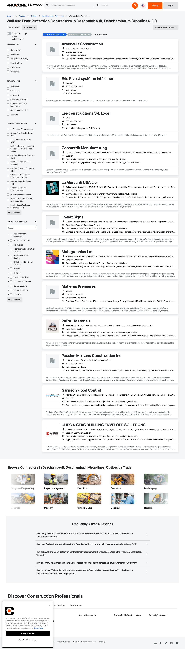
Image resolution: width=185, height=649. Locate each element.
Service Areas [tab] (76, 605)
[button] (7, 50)
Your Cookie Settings (27, 640)
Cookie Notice (38, 628)
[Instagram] (171, 643)
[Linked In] (155, 643)
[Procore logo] (17, 5)
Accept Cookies (27, 633)
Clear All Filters (100, 34)
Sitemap (102, 642)
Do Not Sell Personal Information (84, 642)
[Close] (50, 605)
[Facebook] (160, 643)
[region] (27, 624)
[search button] (135, 5)
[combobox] (115, 5)
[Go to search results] (34, 227)
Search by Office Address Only (18, 36)
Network (36, 5)
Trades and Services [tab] (56, 605)
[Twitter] (166, 643)
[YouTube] (177, 643)
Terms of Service (63, 642)
